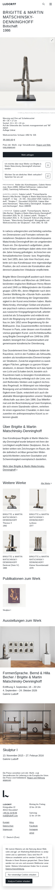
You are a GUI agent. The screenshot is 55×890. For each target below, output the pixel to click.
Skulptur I (7, 610)
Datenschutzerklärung (15, 869)
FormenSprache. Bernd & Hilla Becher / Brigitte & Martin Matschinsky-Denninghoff (26, 677)
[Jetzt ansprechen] (48, 176)
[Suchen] (43, 4)
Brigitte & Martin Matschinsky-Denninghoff (23, 17)
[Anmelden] (48, 165)
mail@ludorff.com (10, 816)
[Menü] (50, 4)
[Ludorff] (9, 4)
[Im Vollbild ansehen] (52, 40)
